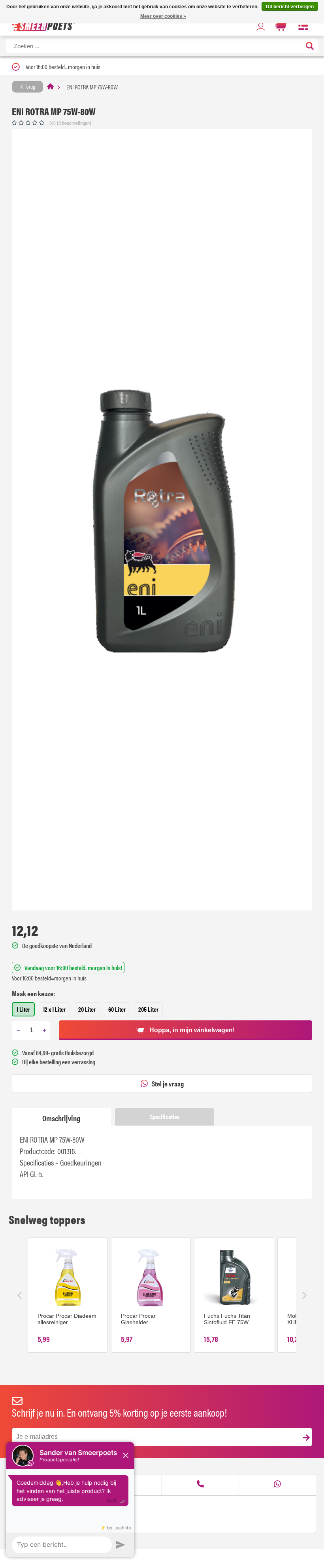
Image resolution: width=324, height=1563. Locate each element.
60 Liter (117, 1009)
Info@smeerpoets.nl (45, 1510)
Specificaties (164, 1116)
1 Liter (23, 1009)
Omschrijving (61, 1118)
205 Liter (148, 1009)
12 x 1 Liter (54, 1009)
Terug (29, 86)
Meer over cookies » (163, 16)
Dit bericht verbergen (290, 6)
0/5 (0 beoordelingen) (70, 123)
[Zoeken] (309, 46)
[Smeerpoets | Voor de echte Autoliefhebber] (43, 26)
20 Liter (87, 1009)
